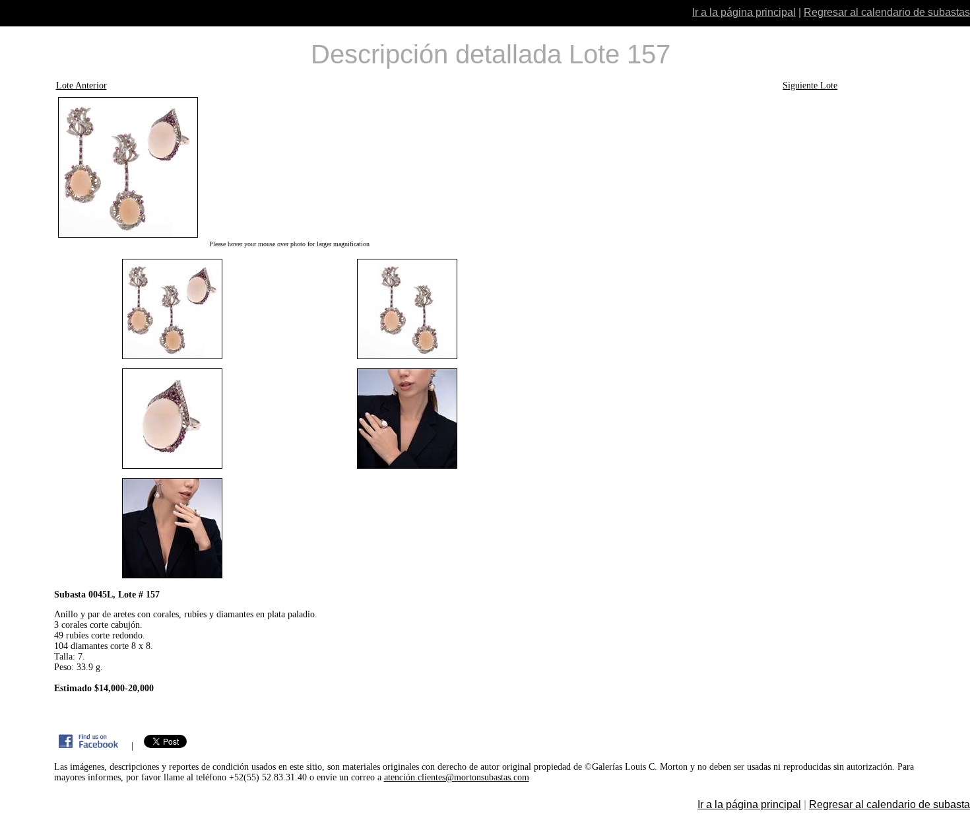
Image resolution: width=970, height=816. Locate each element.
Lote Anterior (81, 85)
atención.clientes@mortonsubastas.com (456, 777)
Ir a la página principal (744, 12)
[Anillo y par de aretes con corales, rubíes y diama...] (289, 167)
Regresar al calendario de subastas (887, 12)
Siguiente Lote (810, 85)
